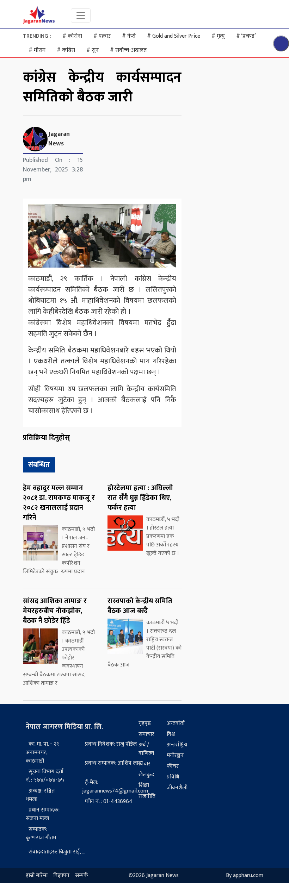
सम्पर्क (81, 875)
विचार (144, 764)
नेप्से (129, 36)
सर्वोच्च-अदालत (128, 50)
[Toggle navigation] (81, 15)
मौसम (37, 50)
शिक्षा (144, 785)
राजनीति (147, 796)
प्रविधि (173, 777)
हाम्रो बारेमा (37, 875)
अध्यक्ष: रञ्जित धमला (40, 795)
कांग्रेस (66, 50)
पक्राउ (102, 36)
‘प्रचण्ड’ (246, 36)
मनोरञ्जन (175, 755)
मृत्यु (218, 36)
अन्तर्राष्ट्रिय (177, 745)
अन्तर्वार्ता (176, 723)
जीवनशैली (177, 788)
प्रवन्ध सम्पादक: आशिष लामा (114, 763)
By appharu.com (244, 875)
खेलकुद (146, 774)
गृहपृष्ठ (145, 723)
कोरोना (72, 36)
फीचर (173, 766)
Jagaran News (59, 139)
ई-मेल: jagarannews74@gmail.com (115, 787)
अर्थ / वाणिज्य (146, 749)
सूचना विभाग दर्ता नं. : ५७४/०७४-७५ (45, 776)
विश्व (171, 734)
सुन (92, 50)
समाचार (146, 734)
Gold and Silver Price (173, 36)
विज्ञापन (61, 875)
